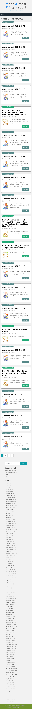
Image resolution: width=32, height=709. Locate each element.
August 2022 (9, 580)
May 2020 (8, 634)
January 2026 (9, 497)
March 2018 (9, 687)
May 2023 (8, 561)
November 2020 (10, 622)
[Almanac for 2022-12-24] (5, 206)
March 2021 (9, 614)
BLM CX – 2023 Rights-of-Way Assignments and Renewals (15, 246)
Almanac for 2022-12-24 (13, 198)
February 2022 (9, 592)
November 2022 (10, 573)
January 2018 (9, 691)
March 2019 (9, 662)
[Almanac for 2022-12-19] (5, 402)
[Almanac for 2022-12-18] (5, 423)
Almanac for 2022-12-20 (13, 349)
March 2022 (9, 590)
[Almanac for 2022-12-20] (5, 357)
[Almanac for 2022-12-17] (5, 444)
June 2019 (8, 656)
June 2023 (8, 559)
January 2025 (9, 521)
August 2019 (9, 652)
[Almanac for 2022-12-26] (5, 164)
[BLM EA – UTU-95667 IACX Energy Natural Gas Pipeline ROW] (5, 383)
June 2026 (8, 487)
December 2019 (10, 644)
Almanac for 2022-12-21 (13, 308)
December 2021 (10, 596)
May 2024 (8, 537)
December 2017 (10, 693)
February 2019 (9, 664)
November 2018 (10, 670)
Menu (2, 14)
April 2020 (8, 636)
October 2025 (9, 503)
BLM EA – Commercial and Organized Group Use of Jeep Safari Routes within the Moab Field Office (15, 223)
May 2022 (8, 586)
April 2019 (8, 660)
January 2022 (9, 594)
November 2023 (10, 549)
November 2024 (10, 525)
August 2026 (9, 483)
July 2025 (8, 509)
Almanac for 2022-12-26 (13, 156)
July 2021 (8, 606)
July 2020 (8, 630)
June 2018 (8, 680)
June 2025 (8, 511)
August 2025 (9, 507)
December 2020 (10, 620)
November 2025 (10, 501)
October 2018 (9, 672)
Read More (25, 38)
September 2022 (10, 578)
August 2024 (9, 531)
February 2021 (9, 616)
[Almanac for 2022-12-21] (5, 316)
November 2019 (10, 646)
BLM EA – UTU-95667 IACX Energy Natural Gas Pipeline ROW (14, 373)
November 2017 (10, 695)
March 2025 (9, 517)
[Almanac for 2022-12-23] (5, 273)
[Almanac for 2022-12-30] (5, 54)
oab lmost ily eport (16, 5)
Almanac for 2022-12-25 (13, 177)
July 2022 (8, 582)
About (6, 474)
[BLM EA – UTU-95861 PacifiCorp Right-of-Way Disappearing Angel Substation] (5, 122)
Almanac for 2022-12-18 (13, 415)
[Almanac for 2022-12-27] (5, 143)
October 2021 (9, 600)
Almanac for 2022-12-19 (13, 394)
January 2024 (9, 545)
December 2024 (10, 523)
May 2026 (8, 489)
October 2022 (9, 576)
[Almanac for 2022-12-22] (5, 295)
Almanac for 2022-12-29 (13, 68)
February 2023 (9, 567)
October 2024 (9, 527)
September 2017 (10, 699)
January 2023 (9, 569)
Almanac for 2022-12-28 (13, 89)
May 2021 (8, 610)
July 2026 (8, 485)
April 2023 (8, 563)
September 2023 (10, 553)
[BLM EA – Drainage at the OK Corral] (5, 339)
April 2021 (8, 612)
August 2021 (9, 604)
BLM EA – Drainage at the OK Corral (14, 330)
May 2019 (8, 658)
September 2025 (10, 505)
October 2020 (9, 624)
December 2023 (10, 547)
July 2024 (8, 533)
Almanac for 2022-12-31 (13, 25)
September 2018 (10, 674)
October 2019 (9, 648)
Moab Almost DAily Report (11, 705)
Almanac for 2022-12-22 (13, 287)
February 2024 (9, 543)
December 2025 (10, 499)
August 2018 (9, 676)
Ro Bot (6, 28)
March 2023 (9, 565)
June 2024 (8, 535)
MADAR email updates (10, 470)
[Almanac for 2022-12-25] (5, 185)
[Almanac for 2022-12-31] (5, 33)
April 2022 (8, 588)
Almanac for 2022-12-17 (13, 436)
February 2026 (9, 495)
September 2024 (10, 529)
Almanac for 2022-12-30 (13, 46)
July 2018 (8, 678)
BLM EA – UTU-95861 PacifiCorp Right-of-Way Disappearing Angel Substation (15, 112)
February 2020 (9, 640)
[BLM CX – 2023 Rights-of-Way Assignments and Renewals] (5, 255)
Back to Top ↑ (21, 707)
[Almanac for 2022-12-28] (5, 96)
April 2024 (8, 539)
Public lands (13, 116)
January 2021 (9, 618)
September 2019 (10, 650)
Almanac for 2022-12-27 (13, 135)
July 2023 (8, 557)
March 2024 (9, 541)
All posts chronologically (11, 472)
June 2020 (8, 632)
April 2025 (8, 515)
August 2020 (9, 628)
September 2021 (10, 602)
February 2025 (9, 519)
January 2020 (9, 642)
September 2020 (10, 626)
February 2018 (9, 689)
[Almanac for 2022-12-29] (5, 75)
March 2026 (9, 493)
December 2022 (10, 571)
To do (6, 476)
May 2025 (8, 513)
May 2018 (8, 683)
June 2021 (8, 608)
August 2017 (9, 701)
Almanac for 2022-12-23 (13, 266)
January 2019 (9, 666)
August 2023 (9, 555)
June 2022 (8, 584)
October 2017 (9, 697)
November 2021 (10, 598)
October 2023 (9, 551)
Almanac (13, 28)
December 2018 (10, 668)
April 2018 (8, 685)
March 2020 (9, 638)
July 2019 (8, 654)
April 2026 (8, 491)
